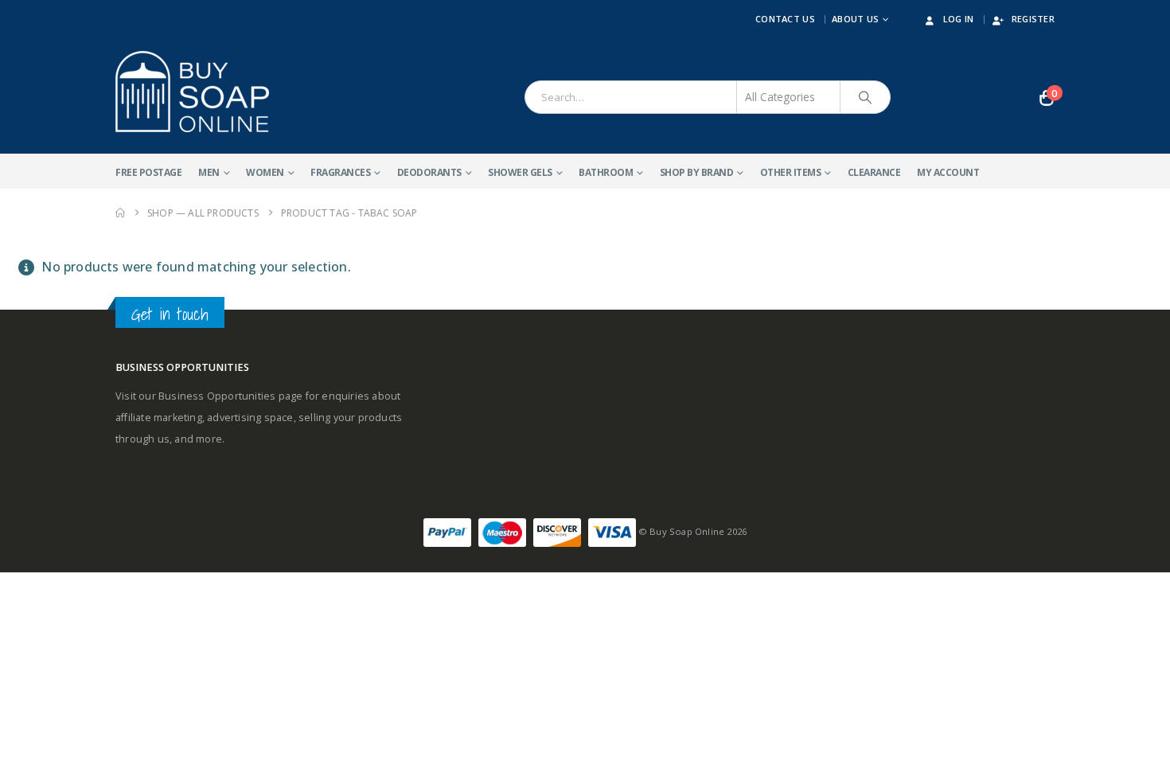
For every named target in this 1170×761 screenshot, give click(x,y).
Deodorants (429, 172)
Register (1033, 19)
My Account (948, 172)
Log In (958, 19)
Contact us (785, 19)
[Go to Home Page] (120, 213)
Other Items (790, 172)
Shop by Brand (697, 172)
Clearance (874, 172)
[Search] (865, 97)
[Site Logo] (192, 91)
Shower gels (520, 172)
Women (265, 172)
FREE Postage (148, 172)
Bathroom (606, 172)
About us (855, 19)
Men (209, 172)
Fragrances (340, 172)
